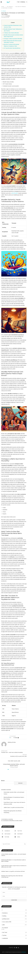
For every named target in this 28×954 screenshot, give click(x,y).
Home (2, 6)
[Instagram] (12, 947)
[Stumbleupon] (24, 2)
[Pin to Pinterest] (16, 737)
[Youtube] (16, 947)
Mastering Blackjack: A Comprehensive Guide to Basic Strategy (13, 860)
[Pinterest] (21, 2)
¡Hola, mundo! (19, 820)
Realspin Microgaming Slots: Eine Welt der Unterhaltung (12, 876)
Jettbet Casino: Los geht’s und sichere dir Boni (14, 807)
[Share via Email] (18, 737)
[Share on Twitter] (15, 737)
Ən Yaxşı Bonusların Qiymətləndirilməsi (12, 48)
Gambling (14, 916)
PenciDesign (24, 952)
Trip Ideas (14, 935)
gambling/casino (14, 918)
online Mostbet (15, 193)
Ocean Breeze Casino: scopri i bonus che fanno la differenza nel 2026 (13, 866)
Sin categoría (10, 6)
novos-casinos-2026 (14, 921)
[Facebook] (17, 2)
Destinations (14, 913)
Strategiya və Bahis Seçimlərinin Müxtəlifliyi (13, 38)
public (14, 924)
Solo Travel (14, 932)
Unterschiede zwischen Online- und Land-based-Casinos (13, 854)
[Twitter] (18, 2)
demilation (8, 15)
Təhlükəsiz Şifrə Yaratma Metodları (11, 32)
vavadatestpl (14, 938)
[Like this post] (11, 737)
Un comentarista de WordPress (8, 820)
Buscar (3, 780)
